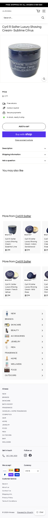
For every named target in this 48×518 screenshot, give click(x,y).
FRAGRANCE (7, 408)
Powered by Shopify (25, 512)
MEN (4, 432)
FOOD (4, 428)
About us (5, 487)
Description (7, 148)
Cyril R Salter (23, 216)
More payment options (24, 140)
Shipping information (11, 154)
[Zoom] (44, 78)
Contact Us (6, 491)
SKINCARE (6, 401)
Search (5, 484)
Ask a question (8, 161)
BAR (4, 438)
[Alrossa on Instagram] (25, 455)
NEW (4, 394)
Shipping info (7, 494)
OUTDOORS (6, 435)
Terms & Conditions (9, 501)
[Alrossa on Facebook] (30, 455)
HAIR (4, 418)
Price (4, 92)
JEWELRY (6, 425)
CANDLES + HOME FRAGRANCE (14, 411)
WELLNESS (6, 442)
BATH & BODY (7, 404)
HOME (4, 421)
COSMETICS (6, 414)
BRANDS (5, 397)
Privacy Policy (7, 498)
